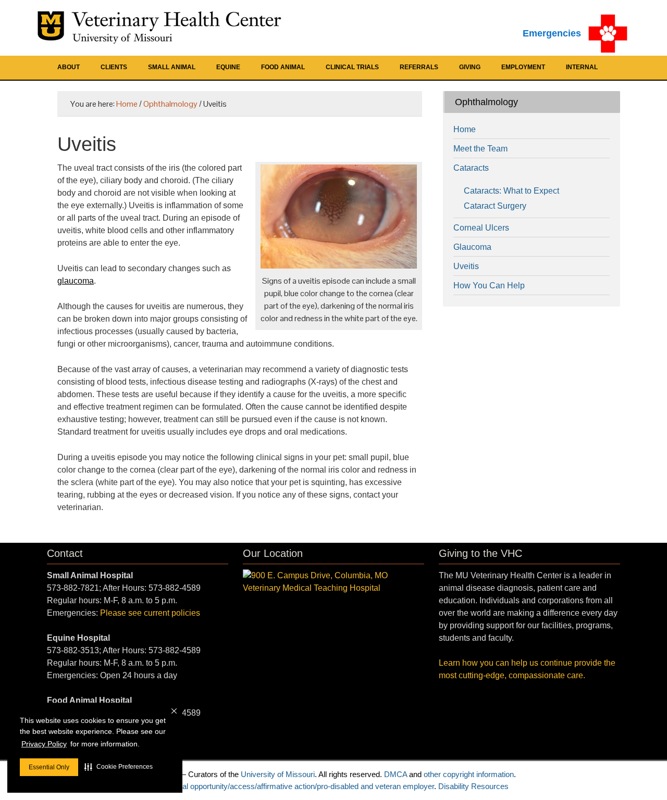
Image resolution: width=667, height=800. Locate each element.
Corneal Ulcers (481, 227)
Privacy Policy (44, 744)
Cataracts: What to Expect (511, 190)
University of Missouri (278, 774)
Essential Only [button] (49, 767)
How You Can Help (489, 285)
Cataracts (471, 167)
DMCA (395, 774)
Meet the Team (480, 148)
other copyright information (469, 774)
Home (464, 129)
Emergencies (552, 33)
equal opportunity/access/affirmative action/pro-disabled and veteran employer (302, 786)
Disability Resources (473, 786)
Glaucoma (472, 247)
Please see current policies (150, 612)
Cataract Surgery (495, 205)
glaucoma (75, 280)
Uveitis (466, 266)
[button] (118, 766)
